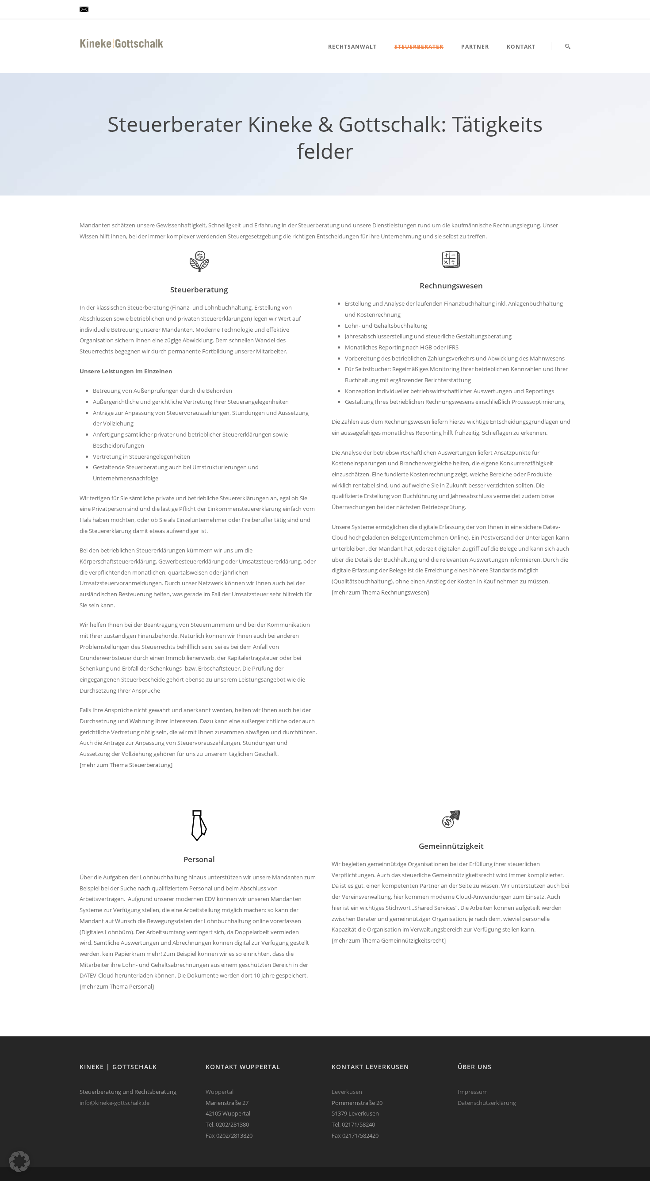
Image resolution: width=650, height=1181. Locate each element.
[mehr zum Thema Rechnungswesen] (380, 592)
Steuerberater (419, 46)
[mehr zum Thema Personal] (117, 986)
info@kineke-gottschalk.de (114, 1103)
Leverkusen (347, 1092)
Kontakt (521, 46)
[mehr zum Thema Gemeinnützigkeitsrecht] (389, 940)
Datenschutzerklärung (487, 1103)
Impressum (473, 1092)
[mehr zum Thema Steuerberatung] (126, 765)
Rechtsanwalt (352, 46)
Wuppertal (219, 1092)
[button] (19, 1161)
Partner (475, 46)
